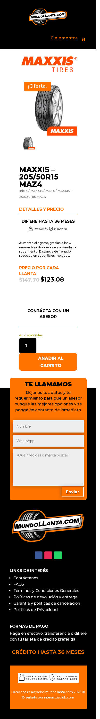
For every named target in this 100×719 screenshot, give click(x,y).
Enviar (71, 101)
